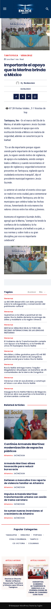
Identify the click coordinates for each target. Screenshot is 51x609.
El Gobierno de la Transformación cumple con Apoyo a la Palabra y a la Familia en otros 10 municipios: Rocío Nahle (25, 343)
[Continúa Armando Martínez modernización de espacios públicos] (25, 425)
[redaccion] (18, 83)
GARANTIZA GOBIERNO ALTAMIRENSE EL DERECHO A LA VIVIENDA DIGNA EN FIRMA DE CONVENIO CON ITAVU (38, 588)
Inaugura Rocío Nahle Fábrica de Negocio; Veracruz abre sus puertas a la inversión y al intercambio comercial (25, 394)
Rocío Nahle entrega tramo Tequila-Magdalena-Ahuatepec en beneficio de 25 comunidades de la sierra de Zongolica (25, 370)
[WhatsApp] (35, 96)
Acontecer (32, 292)
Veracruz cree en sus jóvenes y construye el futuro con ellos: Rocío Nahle (24, 382)
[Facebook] (16, 96)
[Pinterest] (28, 96)
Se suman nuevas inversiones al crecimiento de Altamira (23, 512)
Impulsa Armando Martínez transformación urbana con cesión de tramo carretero (25, 497)
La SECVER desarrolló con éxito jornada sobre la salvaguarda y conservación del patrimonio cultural (24, 304)
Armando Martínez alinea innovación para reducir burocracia (19, 466)
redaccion (29, 83)
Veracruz (26, 55)
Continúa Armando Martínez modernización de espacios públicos (24, 447)
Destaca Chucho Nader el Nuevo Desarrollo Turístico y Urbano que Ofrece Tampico (13, 583)
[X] (22, 96)
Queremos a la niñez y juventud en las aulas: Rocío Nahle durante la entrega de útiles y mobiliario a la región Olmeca (24, 317)
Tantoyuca (11, 55)
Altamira (8, 455)
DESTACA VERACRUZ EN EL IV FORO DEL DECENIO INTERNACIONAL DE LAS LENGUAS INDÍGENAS (24, 330)
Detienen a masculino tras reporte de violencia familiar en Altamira (25, 482)
